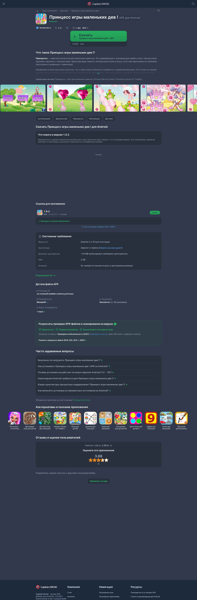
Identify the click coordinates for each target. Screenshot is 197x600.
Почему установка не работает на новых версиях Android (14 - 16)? (75, 372)
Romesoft (53, 21)
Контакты (71, 597)
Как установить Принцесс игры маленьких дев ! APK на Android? (73, 366)
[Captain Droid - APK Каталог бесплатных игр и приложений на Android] (98, 4)
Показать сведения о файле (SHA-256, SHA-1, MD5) (62, 340)
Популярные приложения (109, 597)
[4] (102, 460)
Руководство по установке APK (143, 592)
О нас (69, 592)
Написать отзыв (98, 481)
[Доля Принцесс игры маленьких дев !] (158, 11)
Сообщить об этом (82, 400)
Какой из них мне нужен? (111, 248)
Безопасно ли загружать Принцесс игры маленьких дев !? (69, 360)
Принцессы (78, 119)
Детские (109, 119)
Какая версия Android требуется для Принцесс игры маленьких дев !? (76, 378)
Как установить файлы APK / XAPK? (99, 227)
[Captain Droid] (49, 587)
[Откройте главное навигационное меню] (4, 4)
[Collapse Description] (98, 71)
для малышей (44, 119)
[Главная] (38, 10)
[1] (91, 460)
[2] (95, 460)
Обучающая (94, 119)
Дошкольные (61, 119)
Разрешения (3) (44, 275)
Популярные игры (106, 592)
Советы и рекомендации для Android (145, 597)
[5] (106, 460)
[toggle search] (193, 4)
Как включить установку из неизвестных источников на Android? (73, 390)
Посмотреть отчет (97, 334)
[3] (98, 460)
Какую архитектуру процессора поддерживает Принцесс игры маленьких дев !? (81, 384)
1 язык (40, 311)
